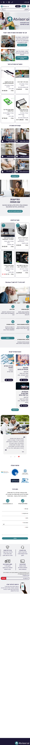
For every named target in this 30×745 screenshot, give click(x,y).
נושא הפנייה (25, 522)
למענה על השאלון (22, 45)
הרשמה (18, 6)
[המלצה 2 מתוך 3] (14, 457)
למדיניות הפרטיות (23, 573)
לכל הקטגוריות (15, 176)
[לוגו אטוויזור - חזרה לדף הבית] (5, 6)
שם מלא (26, 508)
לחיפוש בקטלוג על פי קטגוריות (22, 58)
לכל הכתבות (15, 409)
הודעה (26, 527)
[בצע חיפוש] (3, 9)
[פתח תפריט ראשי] (28, 6)
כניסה (23, 6)
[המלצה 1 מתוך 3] (19, 456)
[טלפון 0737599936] (11, 2)
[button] (26, 2)
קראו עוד (25, 380)
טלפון (27, 518)
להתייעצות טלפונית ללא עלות (15, 211)
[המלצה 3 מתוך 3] (11, 457)
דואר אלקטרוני (25, 513)
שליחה (15, 538)
